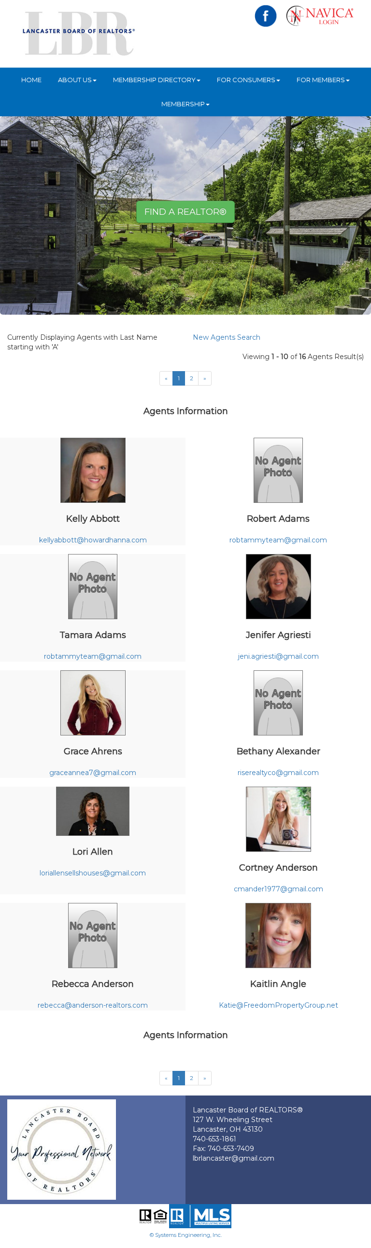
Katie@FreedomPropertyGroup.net (278, 1005)
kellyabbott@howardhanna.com (93, 540)
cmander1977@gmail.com (278, 889)
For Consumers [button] (246, 79)
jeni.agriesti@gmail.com (278, 656)
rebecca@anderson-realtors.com (93, 1005)
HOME (31, 79)
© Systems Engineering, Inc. (186, 1235)
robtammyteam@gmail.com (278, 540)
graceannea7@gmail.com (92, 772)
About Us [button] (75, 79)
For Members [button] (321, 79)
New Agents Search (226, 337)
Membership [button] (183, 104)
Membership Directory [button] (154, 79)
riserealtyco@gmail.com (278, 772)
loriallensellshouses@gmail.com (93, 873)
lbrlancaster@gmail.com (233, 1158)
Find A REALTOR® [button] (185, 212)
